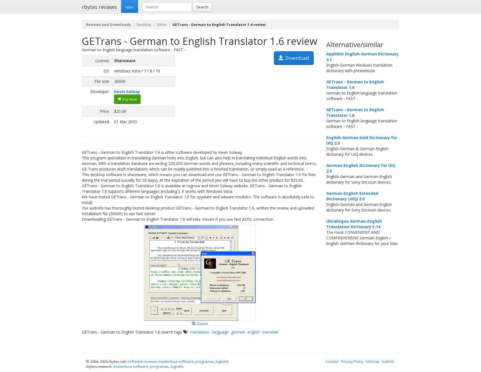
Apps (129, 6)
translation (200, 332)
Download (296, 58)
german (238, 332)
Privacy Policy (352, 361)
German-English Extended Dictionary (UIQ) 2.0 (352, 196)
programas (204, 361)
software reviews (142, 361)
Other (161, 24)
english (253, 332)
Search (202, 6)
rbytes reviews (99, 7)
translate (270, 332)
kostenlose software (176, 361)
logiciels (222, 361)
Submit (388, 361)
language (220, 332)
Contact (332, 361)
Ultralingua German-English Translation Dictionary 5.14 (354, 223)
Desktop (144, 24)
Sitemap (373, 361)
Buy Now (129, 99)
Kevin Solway (127, 91)
